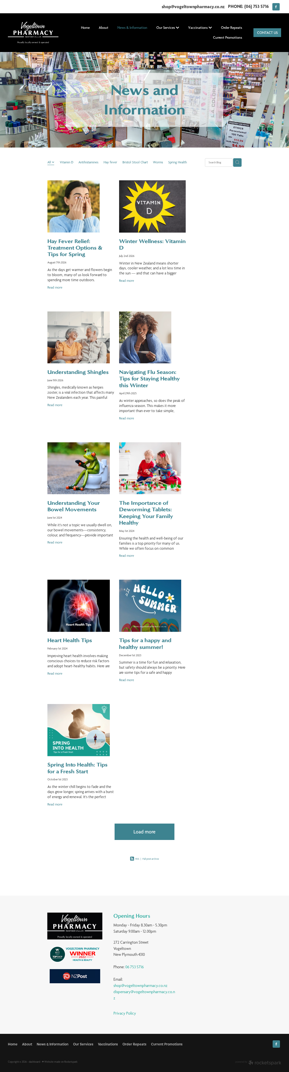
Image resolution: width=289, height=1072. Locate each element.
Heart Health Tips (69, 640)
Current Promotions (227, 37)
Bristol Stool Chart (135, 162)
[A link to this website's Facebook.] (276, 6)
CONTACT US (267, 33)
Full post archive (151, 858)
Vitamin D (66, 162)
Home (85, 27)
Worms (158, 162)
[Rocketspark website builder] (258, 1063)
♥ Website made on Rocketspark (59, 1061)
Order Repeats (231, 27)
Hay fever (110, 162)
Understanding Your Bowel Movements (73, 506)
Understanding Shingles (78, 372)
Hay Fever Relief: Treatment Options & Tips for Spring (74, 248)
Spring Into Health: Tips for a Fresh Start (77, 767)
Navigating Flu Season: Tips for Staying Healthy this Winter (149, 379)
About (103, 27)
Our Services (166, 27)
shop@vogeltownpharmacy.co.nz (193, 6)
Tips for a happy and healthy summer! (145, 643)
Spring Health (177, 162)
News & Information (132, 27)
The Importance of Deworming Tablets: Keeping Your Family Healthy (146, 513)
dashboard (34, 1061)
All (49, 162)
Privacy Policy (124, 1013)
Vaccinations (198, 27)
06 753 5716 (134, 967)
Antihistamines (88, 162)
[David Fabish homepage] (35, 33)
